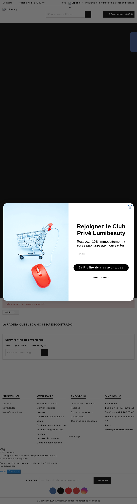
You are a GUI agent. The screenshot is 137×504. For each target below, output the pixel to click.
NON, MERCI (101, 278)
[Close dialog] (130, 207)
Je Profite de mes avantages (101, 267)
